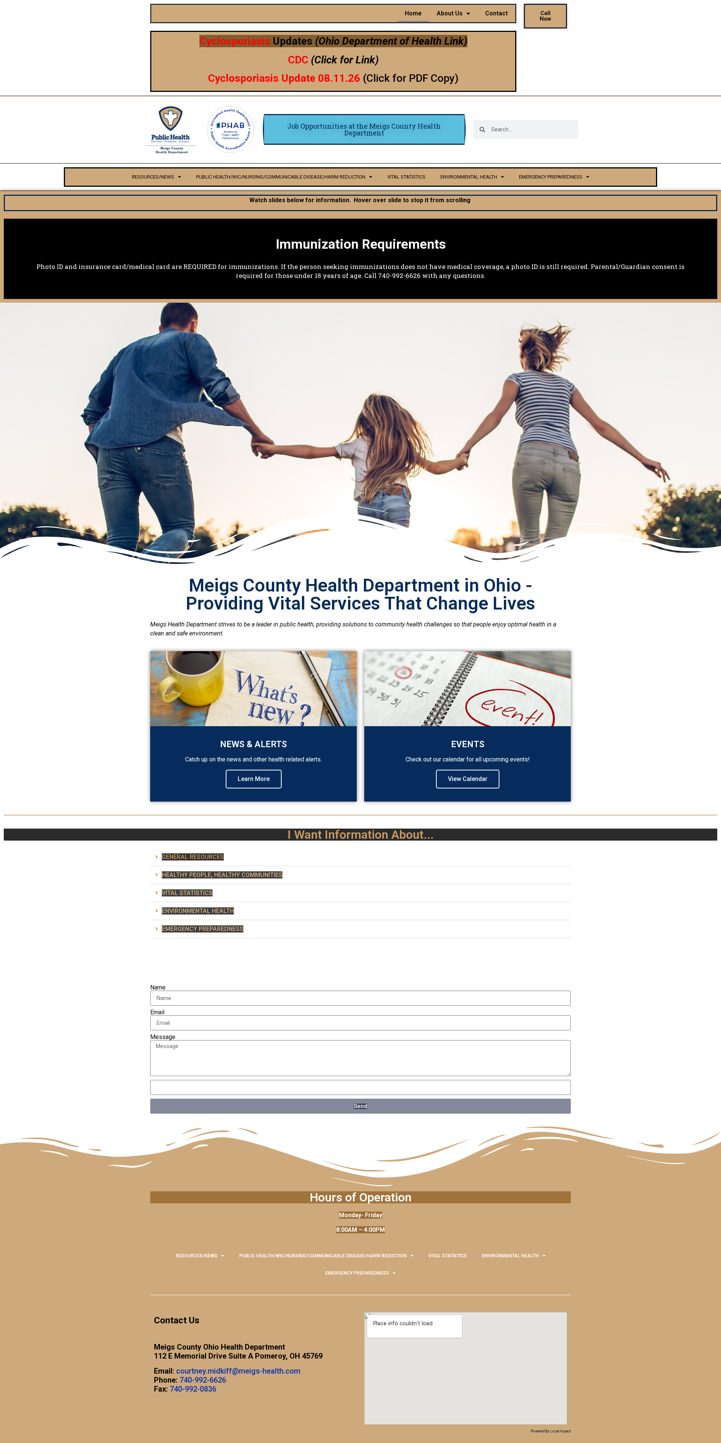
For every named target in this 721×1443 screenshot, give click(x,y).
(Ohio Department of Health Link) (391, 41)
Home (413, 13)
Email (157, 1012)
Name (158, 988)
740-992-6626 (202, 1379)
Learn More (254, 778)
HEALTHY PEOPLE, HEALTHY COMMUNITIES (222, 874)
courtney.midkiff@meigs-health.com (238, 1370)
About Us (450, 13)
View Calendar (467, 778)
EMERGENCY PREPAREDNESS (550, 177)
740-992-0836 (193, 1388)
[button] (360, 857)
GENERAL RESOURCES (193, 856)
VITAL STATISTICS (406, 177)
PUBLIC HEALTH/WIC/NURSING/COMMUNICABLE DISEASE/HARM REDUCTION (280, 177)
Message (162, 1037)
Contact (496, 13)
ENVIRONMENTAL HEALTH (468, 177)
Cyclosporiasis (234, 41)
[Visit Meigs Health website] (170, 129)
